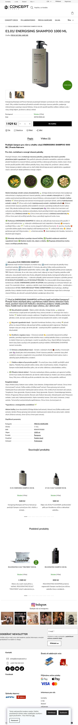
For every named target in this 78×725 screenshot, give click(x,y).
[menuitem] (11, 20)
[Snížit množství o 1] (20, 123)
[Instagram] (12, 668)
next (71, 488)
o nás (16, 2)
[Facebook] (7, 668)
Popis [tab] (30, 138)
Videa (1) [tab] (46, 138)
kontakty (8, 2)
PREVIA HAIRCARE (41, 424)
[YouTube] (17, 668)
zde (33, 716)
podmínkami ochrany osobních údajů (60, 637)
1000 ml (37, 432)
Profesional (38, 441)
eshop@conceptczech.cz (18, 659)
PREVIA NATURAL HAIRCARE (19, 35)
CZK (48, 1)
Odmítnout (51, 713)
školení (24, 2)
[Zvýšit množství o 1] (29, 123)
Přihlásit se (54, 643)
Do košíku (52, 124)
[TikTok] (22, 668)
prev (6, 488)
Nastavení (14, 720)
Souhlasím (63, 713)
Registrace (68, 1)
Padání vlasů (38, 438)
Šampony (37, 435)
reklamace (44, 707)
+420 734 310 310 (17, 663)
